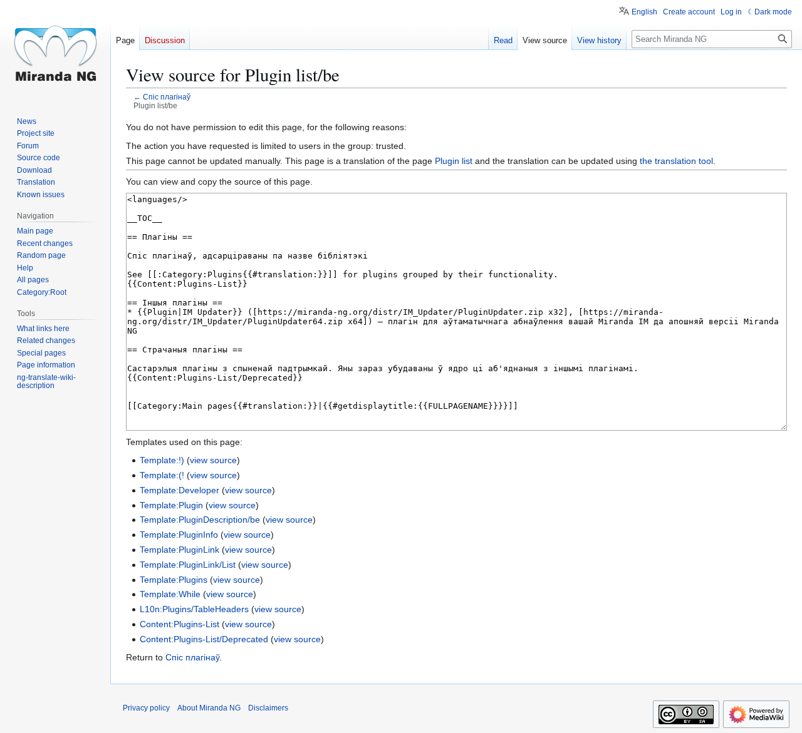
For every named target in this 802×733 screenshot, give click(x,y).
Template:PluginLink (179, 550)
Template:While (170, 594)
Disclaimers (268, 708)
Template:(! (162, 475)
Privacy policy (146, 708)
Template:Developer (179, 490)
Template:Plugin (171, 505)
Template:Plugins (173, 580)
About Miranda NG (209, 708)
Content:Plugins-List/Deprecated (204, 639)
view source (213, 460)
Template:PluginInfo (179, 535)
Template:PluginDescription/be (200, 520)
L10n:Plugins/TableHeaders (194, 609)
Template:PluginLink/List (188, 565)
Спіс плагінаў (166, 97)
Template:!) (162, 460)
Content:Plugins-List (179, 624)
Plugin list (453, 161)
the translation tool (676, 161)
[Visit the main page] (55, 50)
